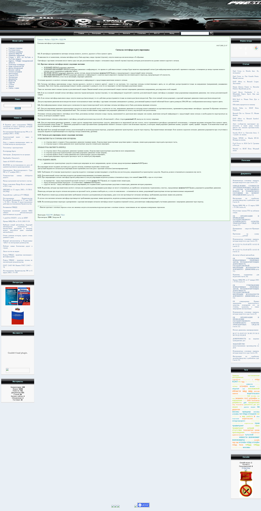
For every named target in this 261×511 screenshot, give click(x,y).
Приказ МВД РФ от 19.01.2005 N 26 (16, 221)
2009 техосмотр (253, 400)
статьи (257, 384)
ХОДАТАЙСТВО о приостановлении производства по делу (246, 345)
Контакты (126, 33)
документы (237, 402)
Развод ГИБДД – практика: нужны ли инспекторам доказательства (17, 261)
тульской (249, 435)
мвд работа (247, 416)
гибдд (257, 379)
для (258, 386)
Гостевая (111, 33)
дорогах (236, 409)
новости (249, 384)
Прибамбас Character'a (11, 158)
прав (257, 418)
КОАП (235, 381)
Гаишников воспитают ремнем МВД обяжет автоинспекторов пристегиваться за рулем (17, 212)
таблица (234, 386)
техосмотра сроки (251, 430)
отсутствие (237, 430)
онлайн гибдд (237, 447)
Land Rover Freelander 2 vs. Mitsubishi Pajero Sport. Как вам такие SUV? (246, 94)
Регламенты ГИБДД (10, 207)
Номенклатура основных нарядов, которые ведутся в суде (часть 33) (246, 181)
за (258, 398)
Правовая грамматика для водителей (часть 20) (246, 275)
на (241, 406)
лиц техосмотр (237, 404)
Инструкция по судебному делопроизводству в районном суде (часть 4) (246, 200)
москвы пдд (249, 440)
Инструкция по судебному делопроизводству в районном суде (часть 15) (246, 358)
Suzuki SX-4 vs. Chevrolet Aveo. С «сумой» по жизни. (246, 133)
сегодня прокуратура (250, 409)
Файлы (47, 39)
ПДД (242, 382)
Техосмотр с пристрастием (13, 147)
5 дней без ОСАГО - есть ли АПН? (15, 218)
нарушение (237, 400)
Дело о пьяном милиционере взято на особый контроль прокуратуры (17, 143)
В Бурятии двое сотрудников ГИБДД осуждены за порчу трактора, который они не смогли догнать (17, 126)
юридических (253, 402)
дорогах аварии (249, 407)
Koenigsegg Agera (9, 151)
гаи (243, 389)
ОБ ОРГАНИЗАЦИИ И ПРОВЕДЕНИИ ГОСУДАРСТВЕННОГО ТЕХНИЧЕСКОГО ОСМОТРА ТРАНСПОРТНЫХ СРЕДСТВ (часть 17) (246, 220)
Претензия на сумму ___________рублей (246, 235)
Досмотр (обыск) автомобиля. (244, 255)
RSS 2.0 (156, 33)
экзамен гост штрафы (246, 398)
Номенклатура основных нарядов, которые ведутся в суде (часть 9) (246, 313)
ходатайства (236, 379)
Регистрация (96, 33)
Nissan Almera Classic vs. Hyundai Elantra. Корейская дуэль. (246, 88)
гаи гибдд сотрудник (247, 414)
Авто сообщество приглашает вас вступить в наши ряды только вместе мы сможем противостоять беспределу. (246, 126)
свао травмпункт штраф (245, 426)
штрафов (244, 386)
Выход (172, 33)
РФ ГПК (248, 382)
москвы (246, 447)
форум (252, 386)
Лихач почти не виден (11, 251)
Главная (81, 33)
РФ (239, 382)
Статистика (142, 33)
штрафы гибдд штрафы (249, 442)
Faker (63, 215)
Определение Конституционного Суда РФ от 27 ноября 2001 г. (17, 171)
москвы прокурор (241, 412)
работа (235, 416)
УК (256, 382)
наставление (254, 377)
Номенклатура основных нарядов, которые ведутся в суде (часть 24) (246, 352)
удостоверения (239, 396)
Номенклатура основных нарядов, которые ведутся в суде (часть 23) (246, 240)
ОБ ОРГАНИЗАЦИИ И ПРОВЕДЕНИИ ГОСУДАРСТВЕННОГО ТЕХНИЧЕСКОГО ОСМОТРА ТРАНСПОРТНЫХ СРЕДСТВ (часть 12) (246, 321)
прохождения (238, 432)
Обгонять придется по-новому (244, 104)
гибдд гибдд (252, 444)
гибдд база (237, 445)
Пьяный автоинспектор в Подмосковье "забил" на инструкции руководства (17, 241)
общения (235, 389)
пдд (244, 400)
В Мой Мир (246, 468)
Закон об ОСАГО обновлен (13, 161)
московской (253, 388)
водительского (253, 393)
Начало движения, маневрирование (245, 330)
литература (238, 384)
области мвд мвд (242, 391)
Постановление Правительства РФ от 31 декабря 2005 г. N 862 (17, 132)
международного (238, 421)
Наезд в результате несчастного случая (17, 181)
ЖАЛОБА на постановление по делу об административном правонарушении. (17, 166)
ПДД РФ (54, 39)
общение (246, 379)
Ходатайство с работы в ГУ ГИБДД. (16, 195)
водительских (247, 418)
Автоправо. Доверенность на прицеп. (16, 154)
